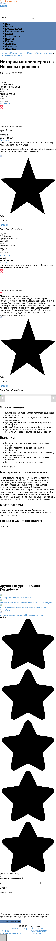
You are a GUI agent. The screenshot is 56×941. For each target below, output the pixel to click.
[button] (2, 398)
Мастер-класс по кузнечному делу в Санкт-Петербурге (26, 603)
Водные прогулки (13, 28)
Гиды (7, 23)
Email (3, 888)
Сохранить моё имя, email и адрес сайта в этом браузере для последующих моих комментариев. (24, 915)
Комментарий (6, 892)
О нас (41, 928)
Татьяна (4, 225)
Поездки (9, 38)
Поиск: (3, 17)
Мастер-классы (12, 36)
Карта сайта (30, 928)
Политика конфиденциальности (10, 932)
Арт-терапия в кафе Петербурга (15, 598)
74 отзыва (5, 103)
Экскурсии (10, 48)
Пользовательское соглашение (39, 932)
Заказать (4, 140)
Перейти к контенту (9, 1)
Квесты (9, 33)
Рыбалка (9, 41)
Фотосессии (11, 46)
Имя (2, 883)
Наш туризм (7, 8)
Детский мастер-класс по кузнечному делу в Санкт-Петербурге (24, 609)
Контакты (16, 928)
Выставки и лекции (14, 31)
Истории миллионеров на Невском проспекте (22, 615)
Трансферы (10, 43)
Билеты (9, 26)
